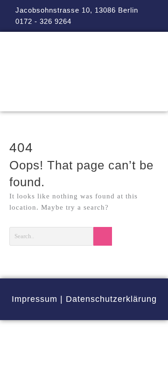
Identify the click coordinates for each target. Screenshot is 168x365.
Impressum (34, 299)
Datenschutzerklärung (111, 299)
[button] (83, 98)
